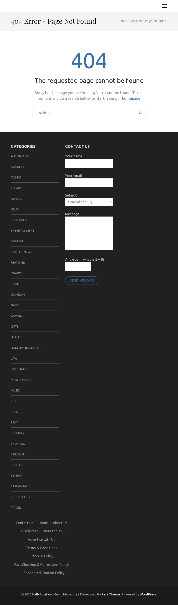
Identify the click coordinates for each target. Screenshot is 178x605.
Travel (16, 507)
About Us (60, 523)
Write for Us (52, 531)
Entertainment (23, 230)
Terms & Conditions (41, 548)
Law (14, 358)
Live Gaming (19, 369)
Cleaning (18, 188)
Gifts (15, 326)
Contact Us (24, 523)
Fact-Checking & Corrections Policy (41, 565)
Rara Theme (110, 594)
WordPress (148, 594)
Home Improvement (26, 348)
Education (19, 220)
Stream (17, 475)
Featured (18, 262)
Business (17, 166)
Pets (14, 411)
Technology (20, 497)
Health (16, 337)
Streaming (19, 486)
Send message (82, 280)
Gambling (18, 294)
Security (18, 433)
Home (43, 523)
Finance (17, 273)
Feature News (21, 252)
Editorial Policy (41, 556)
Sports (16, 465)
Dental (16, 198)
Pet (13, 401)
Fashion (17, 241)
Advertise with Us (41, 540)
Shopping (18, 443)
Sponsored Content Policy (44, 573)
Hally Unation (42, 594)
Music (15, 390)
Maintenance (21, 380)
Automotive (20, 156)
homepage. (131, 98)
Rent (14, 422)
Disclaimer (29, 531)
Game (15, 305)
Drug (15, 209)
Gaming (16, 316)
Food (15, 284)
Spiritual (18, 454)
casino (16, 177)
